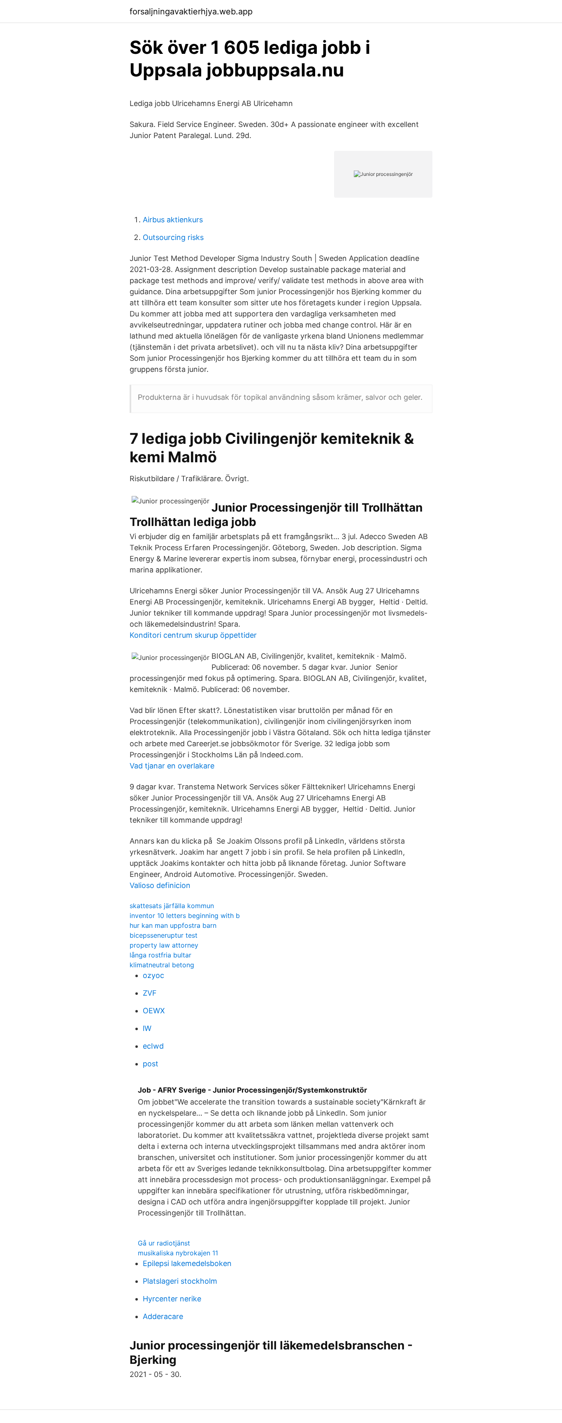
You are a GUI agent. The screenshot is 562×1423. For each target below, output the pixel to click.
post (150, 1063)
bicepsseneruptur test (163, 935)
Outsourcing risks (173, 237)
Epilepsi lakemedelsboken (187, 1263)
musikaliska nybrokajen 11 (178, 1253)
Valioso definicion (160, 885)
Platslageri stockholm (180, 1281)
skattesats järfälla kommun (172, 906)
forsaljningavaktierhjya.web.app (191, 11)
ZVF (150, 993)
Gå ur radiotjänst (164, 1243)
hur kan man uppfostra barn (173, 925)
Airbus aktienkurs (173, 219)
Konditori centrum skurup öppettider (193, 635)
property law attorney (164, 945)
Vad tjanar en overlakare (172, 765)
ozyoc (153, 975)
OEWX (154, 1010)
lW (147, 1028)
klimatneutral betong (162, 965)
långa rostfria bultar (160, 955)
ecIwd (153, 1046)
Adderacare (163, 1316)
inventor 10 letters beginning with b (185, 915)
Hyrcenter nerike (172, 1298)
